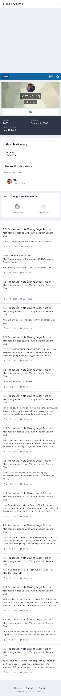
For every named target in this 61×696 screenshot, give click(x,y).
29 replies (28, 246)
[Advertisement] (30, 40)
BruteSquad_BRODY (34, 259)
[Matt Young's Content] (30, 112)
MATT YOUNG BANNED (17, 255)
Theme (17, 688)
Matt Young (8, 233)
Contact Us (30, 688)
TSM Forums (12, 4)
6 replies (26, 272)
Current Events (10, 262)
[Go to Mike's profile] (9, 181)
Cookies (43, 688)
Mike (15, 180)
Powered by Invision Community (30, 691)
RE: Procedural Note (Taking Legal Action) (27, 229)
